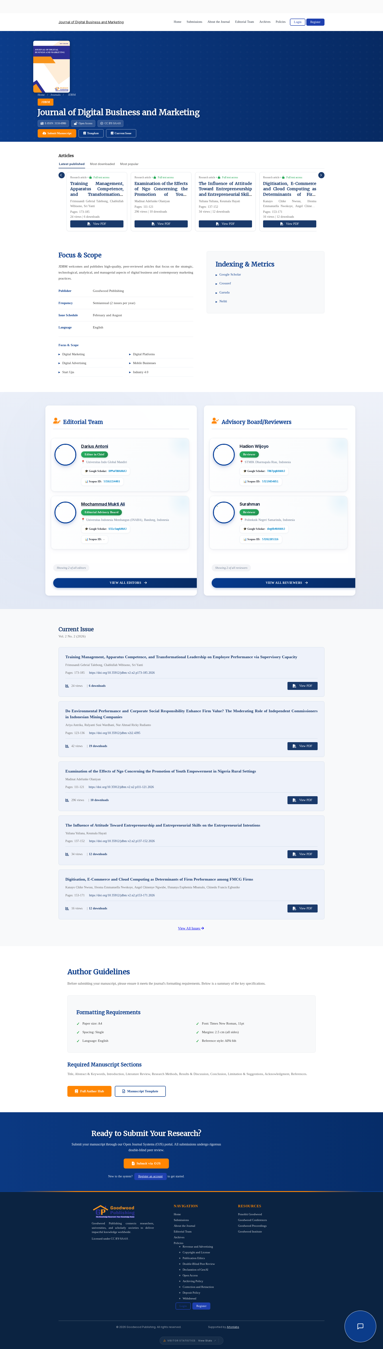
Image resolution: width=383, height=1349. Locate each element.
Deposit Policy (191, 1292)
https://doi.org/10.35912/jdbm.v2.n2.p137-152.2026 (122, 841)
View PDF (99, 223)
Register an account (150, 1176)
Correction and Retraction (198, 1287)
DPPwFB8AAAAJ (117, 471)
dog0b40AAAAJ (276, 528)
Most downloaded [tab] (102, 164)
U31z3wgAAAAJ (117, 528)
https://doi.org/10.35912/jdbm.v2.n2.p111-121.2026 (121, 787)
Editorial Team (244, 21)
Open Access (190, 1275)
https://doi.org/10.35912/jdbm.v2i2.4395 (114, 733)
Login (297, 22)
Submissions (194, 21)
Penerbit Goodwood (250, 1214)
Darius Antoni (94, 446)
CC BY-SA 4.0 (120, 1238)
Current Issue (123, 133)
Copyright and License (196, 1252)
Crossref (225, 283)
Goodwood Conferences (252, 1220)
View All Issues (189, 928)
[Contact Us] (360, 1326)
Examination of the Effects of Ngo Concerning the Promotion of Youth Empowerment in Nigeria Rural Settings (161, 194)
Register (315, 22)
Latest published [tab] (72, 164)
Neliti (223, 301)
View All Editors (126, 582)
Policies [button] (280, 21)
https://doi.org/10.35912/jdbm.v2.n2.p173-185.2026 (122, 672)
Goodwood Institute (250, 1231)
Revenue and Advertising (198, 1246)
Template (93, 133)
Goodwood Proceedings (252, 1225)
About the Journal (218, 21)
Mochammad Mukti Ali (103, 504)
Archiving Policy (193, 1281)
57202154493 (112, 481)
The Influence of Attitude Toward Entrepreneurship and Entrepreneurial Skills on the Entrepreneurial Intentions (225, 194)
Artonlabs (233, 1327)
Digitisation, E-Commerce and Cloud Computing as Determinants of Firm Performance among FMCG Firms (289, 194)
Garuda (224, 292)
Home (177, 21)
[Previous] (62, 175)
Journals (56, 94)
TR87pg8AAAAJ (276, 471)
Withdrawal (189, 1298)
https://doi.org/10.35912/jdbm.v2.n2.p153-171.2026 (122, 895)
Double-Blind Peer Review (199, 1264)
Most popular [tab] (129, 164)
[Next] (321, 175)
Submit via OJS (149, 1163)
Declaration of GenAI (195, 1269)
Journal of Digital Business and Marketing (91, 22)
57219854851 (270, 481)
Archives (264, 21)
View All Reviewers (284, 582)
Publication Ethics (194, 1258)
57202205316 (270, 539)
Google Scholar (230, 274)
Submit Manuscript (59, 133)
